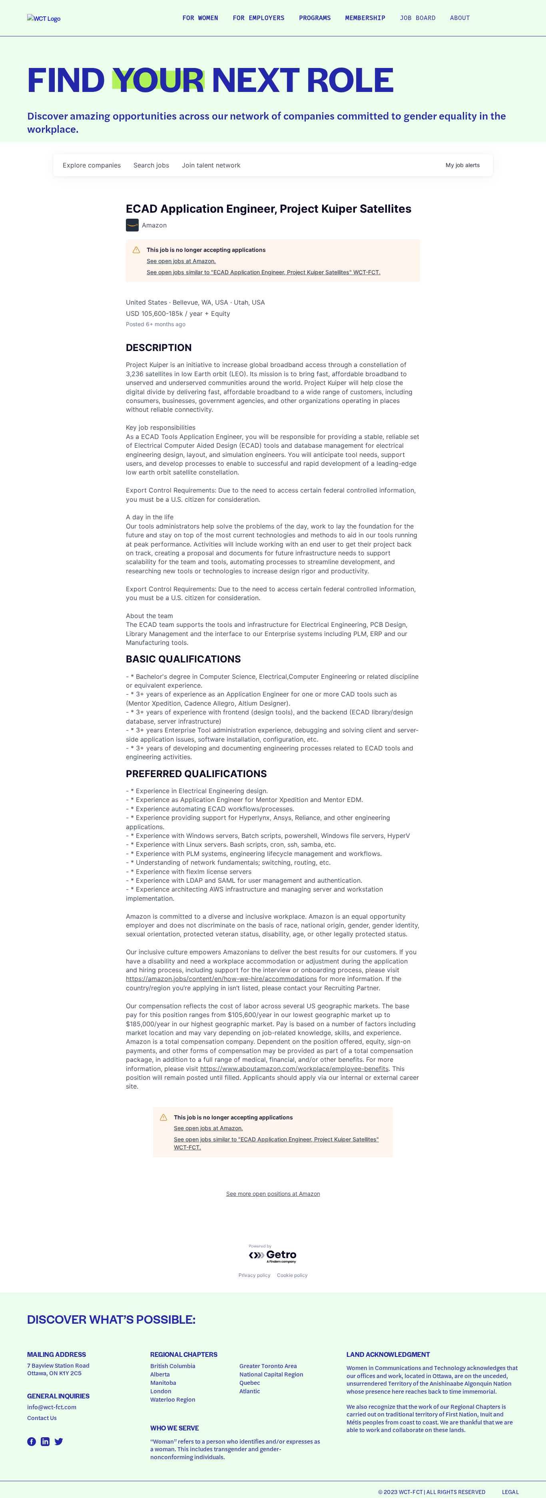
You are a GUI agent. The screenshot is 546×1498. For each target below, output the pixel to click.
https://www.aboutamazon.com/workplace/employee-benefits (294, 1069)
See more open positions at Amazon (273, 1193)
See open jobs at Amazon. (181, 260)
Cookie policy (292, 1275)
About (460, 18)
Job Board (418, 18)
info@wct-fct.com (51, 1407)
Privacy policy (255, 1275)
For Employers (259, 18)
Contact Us (42, 1418)
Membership (365, 18)
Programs (315, 18)
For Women (200, 18)
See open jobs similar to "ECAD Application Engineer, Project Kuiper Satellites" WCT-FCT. (264, 272)
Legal (510, 1492)
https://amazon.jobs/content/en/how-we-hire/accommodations (221, 979)
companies (92, 165)
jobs (151, 165)
